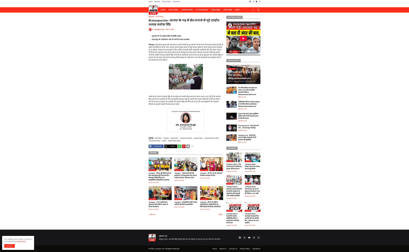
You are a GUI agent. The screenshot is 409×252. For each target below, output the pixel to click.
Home (150, 1)
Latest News (173, 10)
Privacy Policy (166, 1)
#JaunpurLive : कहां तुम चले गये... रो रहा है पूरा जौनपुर (248, 127)
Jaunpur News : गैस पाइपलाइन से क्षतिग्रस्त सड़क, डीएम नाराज (234, 166)
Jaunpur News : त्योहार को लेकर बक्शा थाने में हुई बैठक (252, 166)
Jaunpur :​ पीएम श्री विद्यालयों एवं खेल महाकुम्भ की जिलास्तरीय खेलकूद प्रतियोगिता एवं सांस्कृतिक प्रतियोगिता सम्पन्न (160, 176)
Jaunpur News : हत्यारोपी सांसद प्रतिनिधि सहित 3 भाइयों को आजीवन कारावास (232, 218)
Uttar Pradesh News (174, 141)
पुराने (220, 215)
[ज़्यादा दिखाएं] (192, 146)
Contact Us (176, 1)
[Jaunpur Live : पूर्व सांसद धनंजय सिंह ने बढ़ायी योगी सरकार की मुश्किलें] (231, 137)
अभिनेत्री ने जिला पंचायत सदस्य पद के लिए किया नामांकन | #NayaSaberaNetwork (248, 104)
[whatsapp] (259, 1)
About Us (157, 1)
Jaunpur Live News (186, 138)
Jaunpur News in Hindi (211, 138)
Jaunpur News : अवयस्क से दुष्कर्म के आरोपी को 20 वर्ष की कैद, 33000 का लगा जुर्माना (252, 218)
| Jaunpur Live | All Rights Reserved (166, 249)
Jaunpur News (187, 10)
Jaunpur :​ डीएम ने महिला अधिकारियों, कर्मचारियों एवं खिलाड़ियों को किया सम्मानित (210, 204)
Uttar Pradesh (202, 10)
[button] (253, 10)
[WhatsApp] (179, 146)
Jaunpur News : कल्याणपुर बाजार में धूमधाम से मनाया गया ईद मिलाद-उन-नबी (252, 190)
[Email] (188, 146)
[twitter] (253, 1)
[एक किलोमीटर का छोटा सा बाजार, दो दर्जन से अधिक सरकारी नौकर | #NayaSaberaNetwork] (231, 90)
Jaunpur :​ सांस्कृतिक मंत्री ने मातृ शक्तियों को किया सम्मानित (185, 203)
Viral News (227, 10)
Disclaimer (256, 249)
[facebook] (250, 1)
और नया (152, 215)
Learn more (21, 241)
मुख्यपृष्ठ (151, 16)
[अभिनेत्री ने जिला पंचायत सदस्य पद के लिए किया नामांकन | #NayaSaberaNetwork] (231, 104)
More (237, 10)
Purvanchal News (154, 141)
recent (164, 141)
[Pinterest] (184, 146)
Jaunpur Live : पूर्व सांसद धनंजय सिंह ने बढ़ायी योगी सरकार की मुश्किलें (247, 137)
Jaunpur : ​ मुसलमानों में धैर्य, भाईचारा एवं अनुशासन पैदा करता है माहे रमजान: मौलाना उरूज (185, 175)
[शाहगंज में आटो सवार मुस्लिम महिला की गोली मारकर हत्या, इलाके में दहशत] (231, 116)
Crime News (215, 10)
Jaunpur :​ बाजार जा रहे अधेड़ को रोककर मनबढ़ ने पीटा (211, 174)
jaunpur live (174, 138)
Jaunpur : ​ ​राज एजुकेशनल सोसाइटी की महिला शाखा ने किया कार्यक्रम (158, 204)
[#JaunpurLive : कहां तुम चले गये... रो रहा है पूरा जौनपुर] (231, 128)
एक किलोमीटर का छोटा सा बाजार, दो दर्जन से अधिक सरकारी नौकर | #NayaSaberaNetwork (247, 91)
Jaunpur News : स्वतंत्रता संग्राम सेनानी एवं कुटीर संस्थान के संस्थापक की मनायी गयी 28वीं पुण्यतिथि (234, 191)
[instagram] (254, 237)
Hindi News (160, 16)
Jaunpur (166, 138)
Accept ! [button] (9, 246)
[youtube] (256, 1)
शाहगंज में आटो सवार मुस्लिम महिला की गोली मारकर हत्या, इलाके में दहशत (248, 116)
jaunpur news (198, 138)
